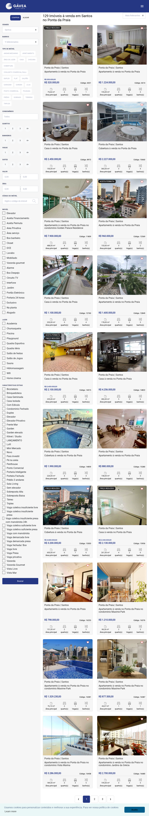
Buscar (20, 581)
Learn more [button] (10, 811)
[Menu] (142, 6)
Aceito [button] (134, 810)
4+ (28, 129)
